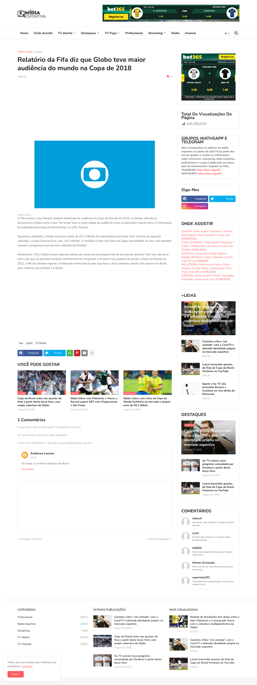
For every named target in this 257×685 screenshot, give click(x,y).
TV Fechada (52, 644)
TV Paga (111, 33)
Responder (27, 469)
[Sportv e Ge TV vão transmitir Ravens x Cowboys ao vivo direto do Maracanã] (190, 388)
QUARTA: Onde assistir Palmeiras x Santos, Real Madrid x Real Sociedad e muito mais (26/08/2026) (207, 235)
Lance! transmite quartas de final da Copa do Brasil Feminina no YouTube (218, 368)
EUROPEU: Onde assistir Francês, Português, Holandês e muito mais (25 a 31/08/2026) (207, 277)
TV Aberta (65, 33)
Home (24, 33)
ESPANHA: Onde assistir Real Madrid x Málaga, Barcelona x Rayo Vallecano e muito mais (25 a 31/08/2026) (207, 257)
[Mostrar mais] (92, 353)
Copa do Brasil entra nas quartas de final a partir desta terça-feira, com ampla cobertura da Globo (39, 402)
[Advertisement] (94, 109)
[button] (227, 33)
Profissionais (134, 33)
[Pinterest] (77, 353)
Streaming (155, 33)
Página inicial (25, 51)
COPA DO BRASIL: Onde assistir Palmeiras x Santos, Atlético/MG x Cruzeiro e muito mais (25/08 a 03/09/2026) (207, 246)
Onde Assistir (43, 33)
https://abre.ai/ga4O (208, 170)
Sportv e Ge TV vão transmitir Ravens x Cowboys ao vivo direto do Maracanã (218, 389)
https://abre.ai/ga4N (209, 173)
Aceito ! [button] (15, 674)
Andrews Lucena (42, 453)
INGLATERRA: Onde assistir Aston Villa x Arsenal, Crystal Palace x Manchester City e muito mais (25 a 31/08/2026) (206, 268)
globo (39, 51)
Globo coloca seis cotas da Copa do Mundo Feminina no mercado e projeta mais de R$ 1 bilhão (146, 402)
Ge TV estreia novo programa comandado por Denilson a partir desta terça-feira (217, 466)
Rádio (175, 33)
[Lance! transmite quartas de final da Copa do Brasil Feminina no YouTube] (190, 369)
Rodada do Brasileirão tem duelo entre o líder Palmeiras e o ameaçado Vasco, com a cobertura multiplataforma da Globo (214, 622)
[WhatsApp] (70, 353)
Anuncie (190, 33)
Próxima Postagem (159, 539)
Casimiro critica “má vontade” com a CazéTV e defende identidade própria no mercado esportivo (218, 347)
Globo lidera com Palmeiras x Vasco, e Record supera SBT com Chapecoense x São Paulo (94, 402)
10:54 (33, 457)
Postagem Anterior (31, 539)
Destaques (88, 33)
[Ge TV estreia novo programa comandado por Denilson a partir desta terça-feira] (190, 465)
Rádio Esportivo (52, 624)
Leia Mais (27, 666)
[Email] (84, 353)
